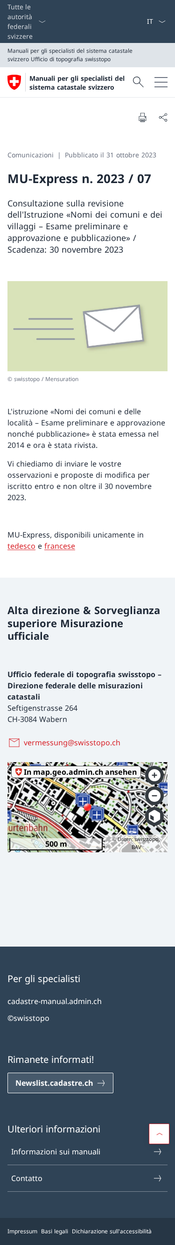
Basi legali (54, 1231)
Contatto (26, 1178)
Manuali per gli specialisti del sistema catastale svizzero (77, 83)
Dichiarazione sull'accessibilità (112, 1231)
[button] (159, 1134)
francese (59, 546)
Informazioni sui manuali (55, 1151)
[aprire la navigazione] (161, 82)
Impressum (22, 1231)
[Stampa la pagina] (142, 117)
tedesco (21, 546)
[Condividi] (163, 117)
